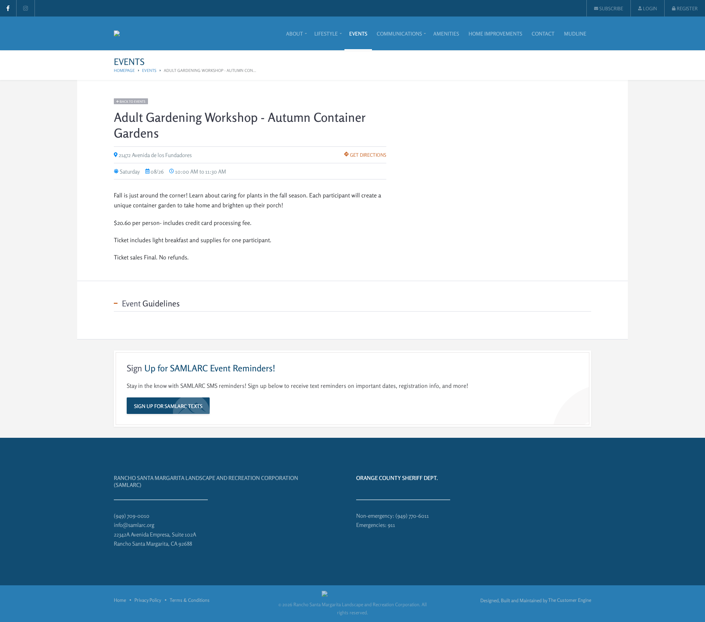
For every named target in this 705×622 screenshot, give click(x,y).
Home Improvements (495, 33)
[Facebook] (8, 8)
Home (120, 600)
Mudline (575, 33)
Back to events (132, 101)
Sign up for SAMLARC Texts (168, 406)
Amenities (446, 33)
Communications (399, 33)
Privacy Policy (147, 600)
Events (358, 33)
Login (649, 8)
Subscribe (610, 8)
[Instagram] (26, 8)
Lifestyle (326, 33)
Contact (543, 33)
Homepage (124, 70)
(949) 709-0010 (131, 515)
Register (687, 8)
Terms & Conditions (190, 600)
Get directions (367, 155)
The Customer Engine (569, 600)
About (294, 33)
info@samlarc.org (134, 524)
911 (391, 524)
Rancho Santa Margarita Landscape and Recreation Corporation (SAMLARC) (206, 481)
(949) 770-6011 (412, 515)
